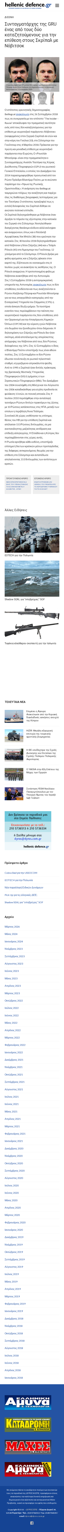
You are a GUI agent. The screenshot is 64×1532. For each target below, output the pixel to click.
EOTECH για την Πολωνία (19, 880)
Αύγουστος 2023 (14, 963)
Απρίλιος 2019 (13, 1288)
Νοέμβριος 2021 (14, 1066)
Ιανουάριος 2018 (14, 1377)
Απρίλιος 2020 (13, 1207)
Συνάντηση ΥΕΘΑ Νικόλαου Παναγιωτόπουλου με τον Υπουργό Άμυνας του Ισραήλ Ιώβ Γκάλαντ (41, 793)
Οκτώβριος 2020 (14, 1163)
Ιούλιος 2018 (12, 1355)
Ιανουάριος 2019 (14, 1311)
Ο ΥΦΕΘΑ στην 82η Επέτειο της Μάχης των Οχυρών (42, 771)
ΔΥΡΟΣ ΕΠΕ (31, 1509)
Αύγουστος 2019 (14, 1266)
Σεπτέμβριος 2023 (15, 956)
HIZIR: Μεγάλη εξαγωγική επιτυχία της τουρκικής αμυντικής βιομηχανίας (39, 733)
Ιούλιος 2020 (12, 1185)
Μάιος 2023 (11, 978)
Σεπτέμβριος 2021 (15, 1081)
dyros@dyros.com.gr (35, 1516)
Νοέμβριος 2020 (14, 1155)
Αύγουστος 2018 (14, 1347)
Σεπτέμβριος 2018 (15, 1340)
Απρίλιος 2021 (13, 1118)
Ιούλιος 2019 (12, 1274)
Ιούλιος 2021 (12, 1096)
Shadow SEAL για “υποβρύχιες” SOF (24, 902)
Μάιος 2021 (11, 1111)
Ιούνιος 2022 (12, 1015)
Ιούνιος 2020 (12, 1192)
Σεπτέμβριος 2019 (15, 1259)
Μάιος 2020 (11, 1200)
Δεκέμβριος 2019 (14, 1237)
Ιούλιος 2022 (12, 1007)
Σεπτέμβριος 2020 (15, 1170)
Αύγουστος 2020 (14, 1177)
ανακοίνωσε (22, 114)
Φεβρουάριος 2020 (15, 1222)
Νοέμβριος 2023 (14, 948)
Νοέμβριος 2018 (14, 1325)
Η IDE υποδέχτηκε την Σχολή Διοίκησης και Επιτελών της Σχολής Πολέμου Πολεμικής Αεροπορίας (41, 755)
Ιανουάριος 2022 (14, 1052)
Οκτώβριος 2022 (14, 1000)
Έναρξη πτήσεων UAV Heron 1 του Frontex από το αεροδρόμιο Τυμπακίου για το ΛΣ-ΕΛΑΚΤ (45, 485)
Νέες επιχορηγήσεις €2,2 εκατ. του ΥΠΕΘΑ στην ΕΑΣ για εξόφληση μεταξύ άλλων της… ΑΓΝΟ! (17, 485)
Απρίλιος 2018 (13, 1370)
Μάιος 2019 (11, 1281)
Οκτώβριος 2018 (14, 1333)
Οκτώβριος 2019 (14, 1251)
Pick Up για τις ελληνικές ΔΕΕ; (21, 894)
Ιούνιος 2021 (12, 1103)
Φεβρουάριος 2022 (15, 1044)
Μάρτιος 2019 (12, 1296)
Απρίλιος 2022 (13, 1030)
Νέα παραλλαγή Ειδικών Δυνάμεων (24, 887)
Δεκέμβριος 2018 (14, 1318)
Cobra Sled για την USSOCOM (21, 872)
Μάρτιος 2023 (12, 993)
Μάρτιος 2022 (12, 1037)
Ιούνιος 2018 (12, 1362)
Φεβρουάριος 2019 (15, 1303)
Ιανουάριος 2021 (14, 1140)
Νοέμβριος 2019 (14, 1244)
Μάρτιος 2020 (12, 1214)
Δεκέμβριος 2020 (14, 1148)
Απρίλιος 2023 (13, 985)
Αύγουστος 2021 (14, 1089)
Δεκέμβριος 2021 (14, 1059)
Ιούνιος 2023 (12, 970)
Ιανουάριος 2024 (14, 941)
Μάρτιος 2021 (12, 1126)
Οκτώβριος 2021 (14, 1074)
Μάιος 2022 (11, 1022)
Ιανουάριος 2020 (14, 1229)
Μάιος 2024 (11, 933)
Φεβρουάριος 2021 (15, 1133)
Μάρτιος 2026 (12, 926)
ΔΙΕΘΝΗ (9, 17)
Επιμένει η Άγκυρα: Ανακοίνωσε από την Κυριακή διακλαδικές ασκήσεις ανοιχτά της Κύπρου (42, 716)
